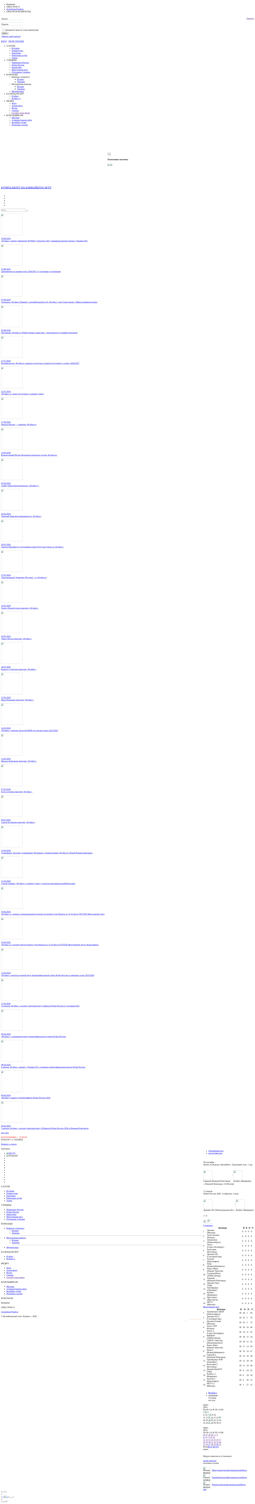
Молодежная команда (16, 1238)
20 (209, 1442)
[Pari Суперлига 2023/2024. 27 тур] (206, 1412)
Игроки (20, 79)
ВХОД (4, 41)
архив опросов (209, 1461)
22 (215, 1442)
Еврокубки (17, 67)
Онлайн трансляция (21, 113)
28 (209, 1435)
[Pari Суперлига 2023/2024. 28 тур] (210, 1415)
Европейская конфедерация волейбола (229, 1477)
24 (220, 1442)
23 (217, 1442)
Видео (14, 108)
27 (207, 1435)
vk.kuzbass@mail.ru (15, 9)
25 (204, 1444)
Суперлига (208, 1225)
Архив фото (17, 106)
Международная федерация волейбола (229, 1470)
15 (215, 1440)
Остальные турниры (21, 72)
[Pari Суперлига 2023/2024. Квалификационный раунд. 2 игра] (209, 1423)
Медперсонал (18, 91)
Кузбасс (15, 96)
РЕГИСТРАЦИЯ (16, 41)
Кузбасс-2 (16, 98)
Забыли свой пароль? (11, 36)
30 (217, 1444)
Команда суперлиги (15, 1228)
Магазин (16, 118)
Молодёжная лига (211, 1307)
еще (205, 1489)
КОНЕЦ (19, 1140)
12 (207, 1440)
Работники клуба (19, 55)
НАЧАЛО (5, 1140)
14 (212, 1440)
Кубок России (18, 65)
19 (207, 1442)
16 (217, 1440)
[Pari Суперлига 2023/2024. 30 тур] (220, 1417)
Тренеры (21, 82)
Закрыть (250, 18)
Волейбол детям (19, 122)
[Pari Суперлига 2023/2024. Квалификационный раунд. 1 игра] (212, 1420)
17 (220, 1440)
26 (204, 1435)
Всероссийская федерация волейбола (229, 1485)
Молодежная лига (20, 70)
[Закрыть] (11, 1497)
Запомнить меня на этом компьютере (22, 30)
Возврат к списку (9, 1144)
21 (212, 1442)
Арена (14, 58)
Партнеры (16, 53)
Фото (14, 103)
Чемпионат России (20, 62)
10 (214, 1437)
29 (212, 1435)
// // (5, 1497)
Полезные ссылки (20, 125)
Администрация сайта (22, 120)
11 (204, 1440)
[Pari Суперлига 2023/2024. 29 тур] (209, 1417)
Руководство (17, 50)
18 (204, 1442)
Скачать (15, 110)
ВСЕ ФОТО (213, 1447)
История (15, 48)
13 (209, 1440)
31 (220, 1444)
